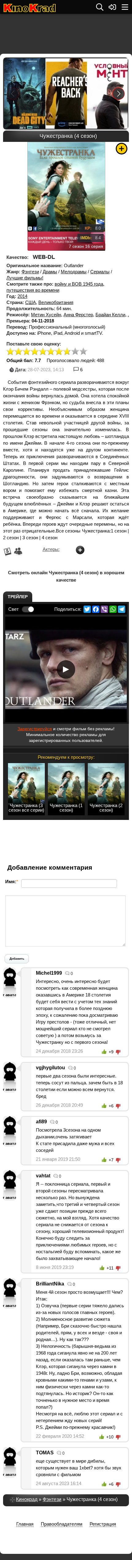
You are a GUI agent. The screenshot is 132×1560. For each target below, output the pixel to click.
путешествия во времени (32, 290)
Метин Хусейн (46, 314)
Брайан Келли (110, 314)
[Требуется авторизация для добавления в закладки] (121, 148)
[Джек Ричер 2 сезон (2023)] (65, 93)
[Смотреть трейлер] (66, 669)
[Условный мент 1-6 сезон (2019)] (107, 93)
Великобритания (55, 302)
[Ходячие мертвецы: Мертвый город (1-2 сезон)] (24, 93)
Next (119, 93)
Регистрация (103, 1524)
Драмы (50, 271)
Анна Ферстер (78, 314)
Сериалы (100, 271)
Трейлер (18, 596)
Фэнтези (30, 271)
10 (83, 352)
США (30, 302)
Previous (13, 93)
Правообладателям (61, 1524)
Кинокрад (26, 1499)
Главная (24, 1524)
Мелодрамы (74, 271)
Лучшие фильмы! (24, 277)
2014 (22, 296)
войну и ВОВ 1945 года (79, 284)
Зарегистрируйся (34, 728)
